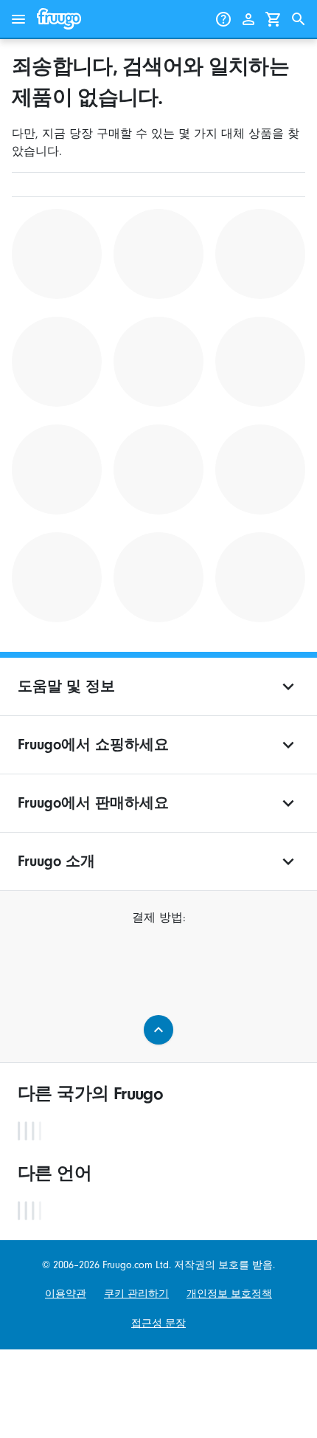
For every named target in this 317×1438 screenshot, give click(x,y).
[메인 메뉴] (18, 19)
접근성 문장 (158, 1323)
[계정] (248, 19)
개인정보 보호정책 (229, 1293)
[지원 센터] (223, 19)
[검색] (298, 19)
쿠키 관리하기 (136, 1293)
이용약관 (65, 1293)
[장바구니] (273, 19)
